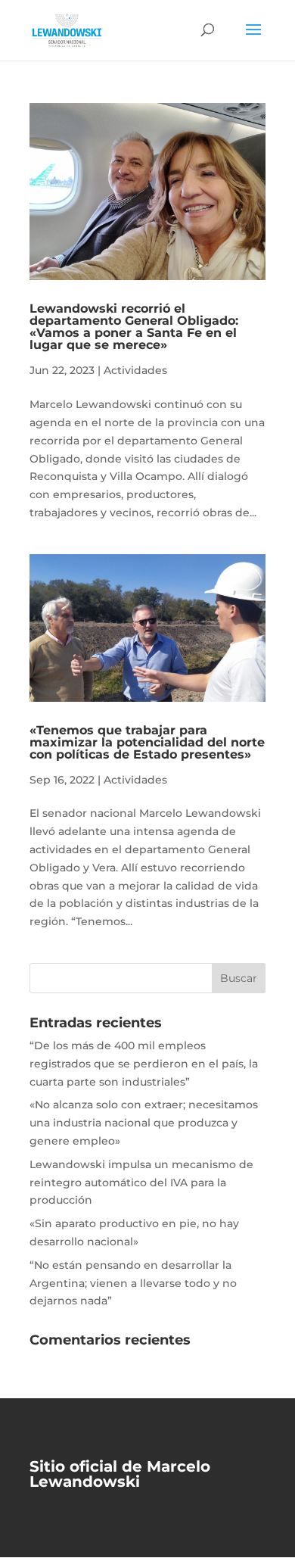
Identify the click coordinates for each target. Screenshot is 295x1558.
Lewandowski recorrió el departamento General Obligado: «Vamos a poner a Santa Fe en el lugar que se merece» (134, 326)
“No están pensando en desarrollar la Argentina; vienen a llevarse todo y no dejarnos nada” (133, 1283)
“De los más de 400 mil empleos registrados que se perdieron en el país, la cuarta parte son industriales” (144, 1064)
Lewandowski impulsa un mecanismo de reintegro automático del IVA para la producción (141, 1182)
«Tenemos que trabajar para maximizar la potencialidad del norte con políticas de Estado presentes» (147, 742)
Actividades (135, 370)
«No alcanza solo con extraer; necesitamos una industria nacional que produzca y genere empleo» (144, 1123)
